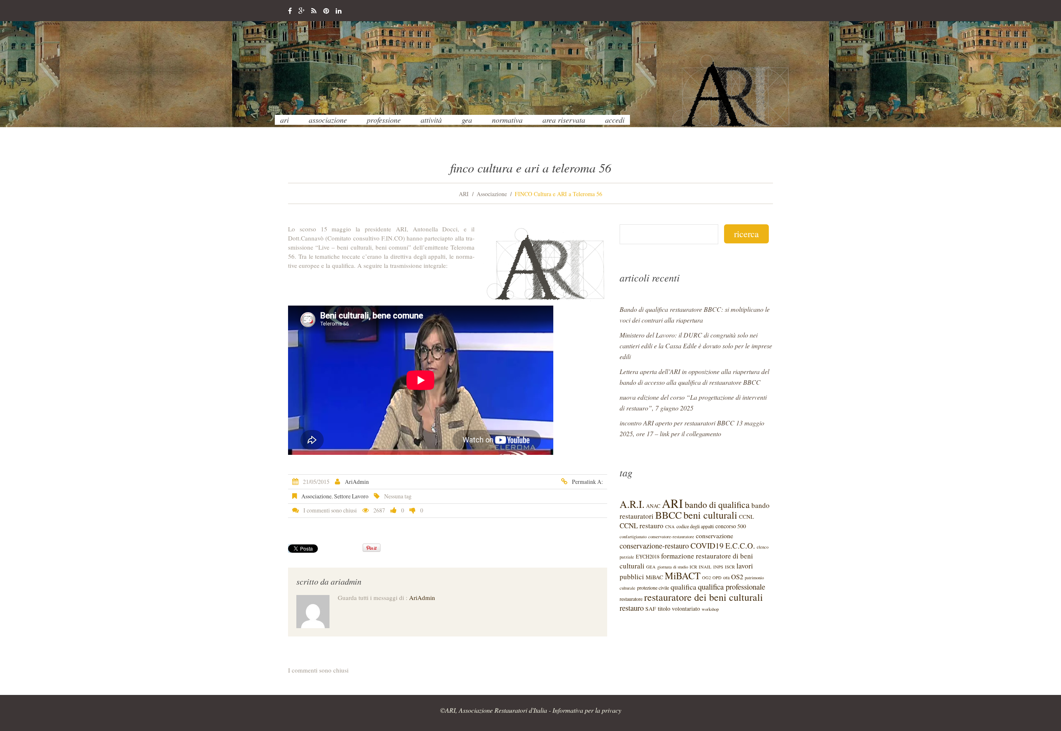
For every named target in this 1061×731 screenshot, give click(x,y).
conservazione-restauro (654, 546)
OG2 (706, 577)
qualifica (683, 587)
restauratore (631, 598)
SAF (650, 608)
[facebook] (290, 11)
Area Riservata (564, 120)
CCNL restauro (642, 525)
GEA (467, 120)
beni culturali (710, 515)
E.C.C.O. (740, 545)
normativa (507, 120)
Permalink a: (587, 482)
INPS (718, 567)
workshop (710, 609)
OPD (717, 577)
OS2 (737, 576)
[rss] (314, 11)
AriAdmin (357, 482)
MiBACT (682, 575)
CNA (670, 526)
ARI (284, 120)
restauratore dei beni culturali (703, 597)
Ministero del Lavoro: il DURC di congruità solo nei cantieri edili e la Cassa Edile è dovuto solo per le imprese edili (696, 345)
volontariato (686, 608)
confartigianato (633, 536)
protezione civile (653, 587)
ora (726, 577)
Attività (431, 120)
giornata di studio (672, 567)
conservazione (714, 535)
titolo (664, 608)
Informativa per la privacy (586, 710)
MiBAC (654, 577)
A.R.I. (632, 504)
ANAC (653, 506)
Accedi (615, 120)
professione (384, 120)
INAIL (705, 567)
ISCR (730, 567)
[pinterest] (326, 11)
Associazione (328, 120)
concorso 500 (730, 526)
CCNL (746, 516)
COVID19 (707, 545)
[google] (301, 11)
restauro (632, 607)
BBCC (668, 515)
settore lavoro (351, 496)
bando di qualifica (717, 504)
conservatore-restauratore (671, 536)
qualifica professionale (731, 586)
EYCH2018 (647, 556)
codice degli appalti (695, 526)
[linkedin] (339, 11)
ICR (693, 567)
